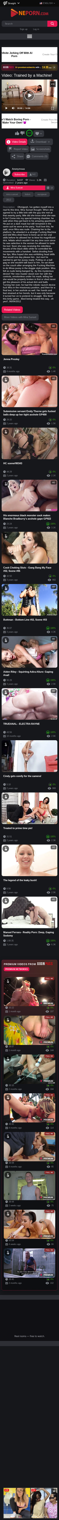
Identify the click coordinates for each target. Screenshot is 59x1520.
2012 (8, 200)
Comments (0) (39, 156)
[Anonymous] (6, 172)
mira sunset (12, 194)
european (42, 194)
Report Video (21, 149)
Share (20, 156)
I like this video (17, 133)
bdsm (27, 194)
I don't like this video (22, 133)
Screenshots (43, 149)
